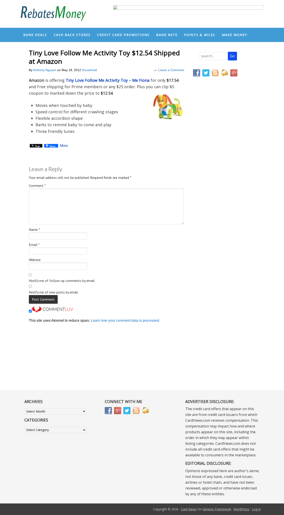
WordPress (241, 509)
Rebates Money (53, 14)
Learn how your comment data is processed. (125, 320)
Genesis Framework (217, 509)
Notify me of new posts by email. (54, 292)
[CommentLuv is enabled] (52, 311)
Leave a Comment (171, 70)
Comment (37, 185)
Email (34, 244)
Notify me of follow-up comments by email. (62, 280)
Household (89, 70)
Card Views (189, 509)
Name (34, 229)
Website (35, 260)
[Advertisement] (214, 173)
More (64, 146)
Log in (256, 509)
